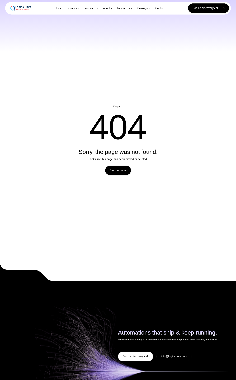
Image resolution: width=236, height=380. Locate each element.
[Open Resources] (131, 8)
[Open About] (111, 8)
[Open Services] (78, 8)
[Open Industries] (97, 8)
